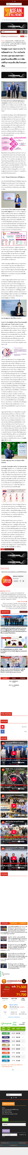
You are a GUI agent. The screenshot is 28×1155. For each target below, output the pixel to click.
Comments (23, 923)
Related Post (5, 612)
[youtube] (15, 1)
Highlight (14, 923)
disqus (14, 678)
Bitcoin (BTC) (13, 1005)
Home (2, 40)
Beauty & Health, (17, 70)
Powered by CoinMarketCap (14, 1017)
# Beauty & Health (9, 549)
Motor (6, 36)
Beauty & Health (9, 40)
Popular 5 (5, 923)
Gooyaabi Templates (22, 1145)
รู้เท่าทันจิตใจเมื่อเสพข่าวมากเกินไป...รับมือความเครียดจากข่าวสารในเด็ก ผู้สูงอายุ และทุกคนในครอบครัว (14, 651)
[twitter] (16, 1097)
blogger (5, 678)
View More (24, 611)
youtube (16, 581)
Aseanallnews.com (13, 1143)
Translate (7, 1136)
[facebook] (12, 1)
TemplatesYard (5, 1145)
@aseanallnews (6, 974)
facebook (22, 678)
